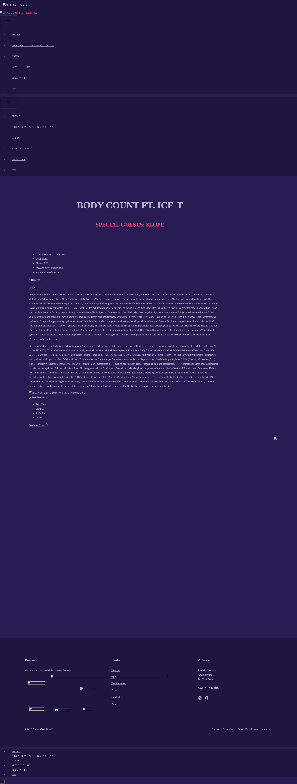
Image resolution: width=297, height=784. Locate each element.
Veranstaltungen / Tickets (33, 45)
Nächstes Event (37, 425)
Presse (114, 690)
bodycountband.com (53, 267)
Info (15, 56)
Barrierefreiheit (118, 683)
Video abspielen (51, 272)
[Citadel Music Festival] (19, 13)
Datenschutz (229, 729)
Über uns (115, 670)
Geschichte (21, 67)
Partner (114, 704)
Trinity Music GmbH (43, 729)
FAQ (113, 677)
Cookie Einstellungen (248, 729)
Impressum (267, 729)
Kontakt (19, 78)
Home (16, 35)
